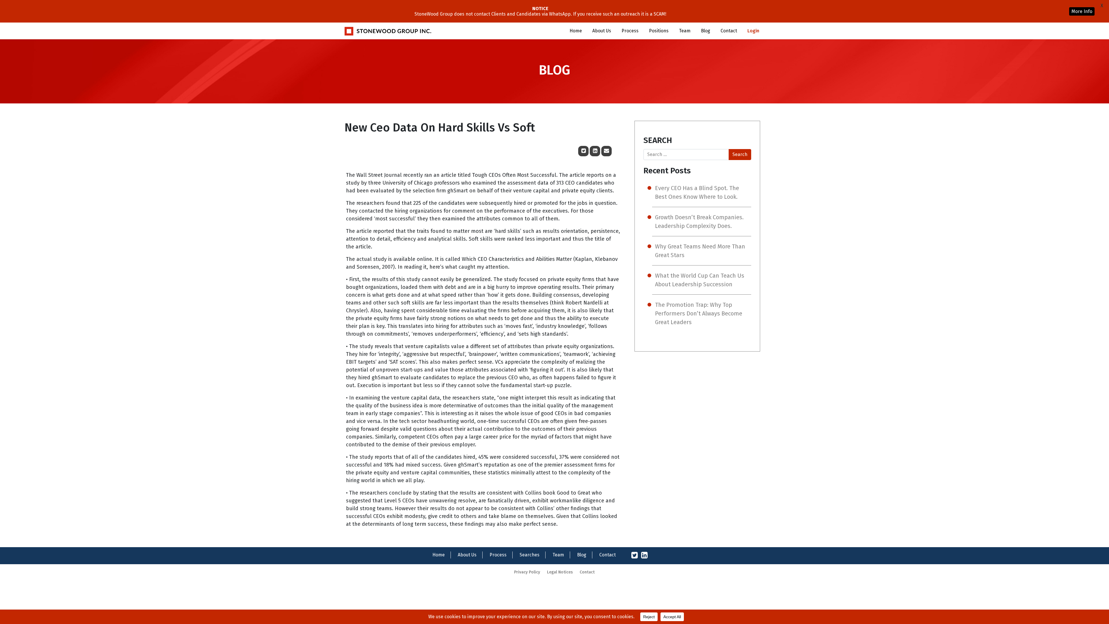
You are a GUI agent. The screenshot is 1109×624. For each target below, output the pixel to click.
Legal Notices (560, 572)
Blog (705, 31)
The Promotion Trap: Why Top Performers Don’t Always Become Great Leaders (698, 313)
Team (685, 31)
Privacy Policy (527, 572)
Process (630, 31)
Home (576, 31)
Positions (659, 31)
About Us (601, 31)
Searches (529, 555)
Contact (729, 31)
